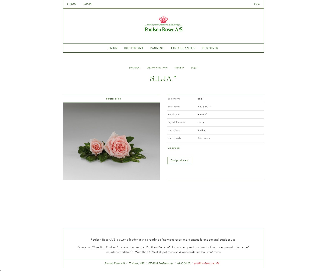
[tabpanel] (163, 48)
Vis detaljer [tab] (174, 147)
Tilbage (70, 99)
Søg (257, 4)
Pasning (157, 48)
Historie (210, 48)
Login (88, 4)
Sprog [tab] (72, 4)
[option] (111, 141)
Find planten (183, 48)
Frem (152, 99)
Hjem (113, 48)
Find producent (179, 160)
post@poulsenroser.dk (206, 263)
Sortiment (134, 48)
